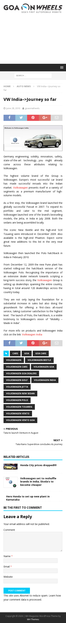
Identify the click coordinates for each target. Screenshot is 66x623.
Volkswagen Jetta (17, 386)
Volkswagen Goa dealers (21, 373)
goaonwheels (32, 108)
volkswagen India (45, 380)
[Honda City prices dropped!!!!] (11, 467)
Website (8, 576)
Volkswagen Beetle (39, 360)
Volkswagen (20, 187)
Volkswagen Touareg (19, 406)
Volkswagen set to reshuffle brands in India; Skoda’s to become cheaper (38, 481)
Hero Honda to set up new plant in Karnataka (28, 498)
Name (7, 556)
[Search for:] (33, 75)
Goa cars (40, 353)
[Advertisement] (33, 38)
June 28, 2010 (13, 108)
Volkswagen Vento (17, 413)
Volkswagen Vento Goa (20, 420)
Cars (15, 353)
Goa (26, 353)
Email (7, 566)
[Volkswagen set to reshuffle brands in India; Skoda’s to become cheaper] (11, 482)
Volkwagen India (32, 334)
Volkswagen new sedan (20, 393)
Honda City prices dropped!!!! (38, 465)
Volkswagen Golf (17, 380)
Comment (9, 529)
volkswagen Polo (17, 400)
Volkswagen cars (16, 366)
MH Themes (33, 619)
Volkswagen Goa (44, 366)
